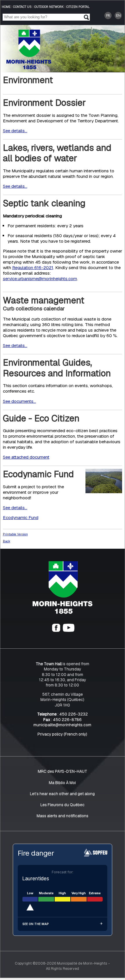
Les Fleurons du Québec (62, 804)
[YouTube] (68, 630)
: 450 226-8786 (62, 719)
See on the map (35, 924)
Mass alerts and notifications (62, 815)
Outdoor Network (49, 7)
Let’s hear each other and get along (62, 793)
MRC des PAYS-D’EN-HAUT (62, 771)
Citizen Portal (78, 7)
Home (6, 7)
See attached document (26, 457)
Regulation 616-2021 (32, 268)
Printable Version (15, 534)
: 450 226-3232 (62, 714)
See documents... (19, 401)
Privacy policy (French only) (62, 734)
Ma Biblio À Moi (62, 782)
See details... (15, 130)
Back (6, 541)
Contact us (22, 7)
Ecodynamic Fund (20, 517)
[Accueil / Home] (28, 67)
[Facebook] (56, 630)
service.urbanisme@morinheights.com (40, 279)
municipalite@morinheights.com (62, 724)
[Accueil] (62, 612)
